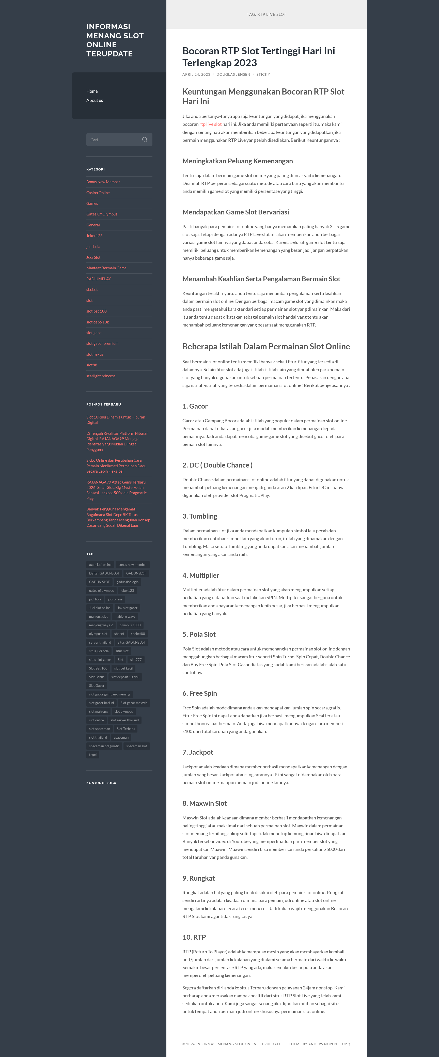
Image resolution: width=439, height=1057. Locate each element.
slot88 (91, 365)
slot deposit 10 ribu (125, 677)
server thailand (100, 642)
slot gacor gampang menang (109, 694)
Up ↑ (346, 1044)
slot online (96, 720)
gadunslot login (127, 582)
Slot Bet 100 (98, 668)
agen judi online (100, 565)
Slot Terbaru (126, 729)
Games (92, 203)
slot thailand (98, 737)
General (93, 225)
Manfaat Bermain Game (106, 268)
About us (94, 100)
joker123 (127, 590)
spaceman (121, 737)
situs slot (122, 651)
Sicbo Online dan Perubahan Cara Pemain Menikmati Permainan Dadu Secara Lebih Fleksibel (116, 465)
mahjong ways (125, 616)
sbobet (92, 289)
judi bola (93, 246)
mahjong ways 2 (101, 625)
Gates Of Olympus (101, 214)
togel (93, 755)
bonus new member (132, 565)
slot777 (136, 660)
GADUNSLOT (136, 573)
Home (92, 91)
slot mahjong (98, 711)
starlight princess (101, 376)
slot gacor (94, 332)
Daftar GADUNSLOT (104, 573)
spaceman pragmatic (104, 746)
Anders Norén (322, 1044)
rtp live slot (210, 124)
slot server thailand (125, 720)
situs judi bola (99, 651)
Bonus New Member (103, 181)
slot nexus (94, 354)
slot (89, 300)
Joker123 (94, 235)
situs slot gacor (100, 660)
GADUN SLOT (99, 582)
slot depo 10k (97, 322)
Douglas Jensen (233, 74)
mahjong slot (98, 616)
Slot (120, 660)
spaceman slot (136, 746)
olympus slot (98, 634)
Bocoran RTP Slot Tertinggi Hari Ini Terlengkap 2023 (258, 56)
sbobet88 (138, 634)
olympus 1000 (130, 625)
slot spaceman (99, 729)
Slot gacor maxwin (134, 703)
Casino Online (98, 192)
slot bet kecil (123, 668)
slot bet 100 (96, 311)
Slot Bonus (96, 677)
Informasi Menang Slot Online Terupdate (115, 40)
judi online (115, 599)
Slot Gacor (96, 685)
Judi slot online (100, 608)
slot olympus (124, 711)
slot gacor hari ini (101, 703)
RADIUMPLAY (98, 278)
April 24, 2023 (196, 74)
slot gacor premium (102, 343)
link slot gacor (127, 608)
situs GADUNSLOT (131, 642)
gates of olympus (101, 590)
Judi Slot (93, 257)
